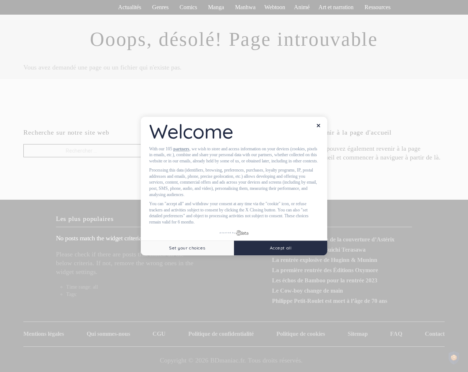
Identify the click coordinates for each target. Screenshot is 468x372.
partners (181, 148)
